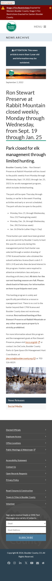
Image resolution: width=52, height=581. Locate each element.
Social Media (15, 406)
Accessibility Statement (16, 460)
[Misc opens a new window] (37, 563)
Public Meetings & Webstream (19, 449)
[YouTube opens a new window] (31, 563)
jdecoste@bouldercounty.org (19, 358)
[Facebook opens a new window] (8, 563)
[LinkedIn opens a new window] (20, 563)
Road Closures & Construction (19, 490)
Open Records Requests (16, 473)
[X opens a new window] (26, 563)
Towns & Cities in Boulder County (20, 497)
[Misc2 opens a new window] (43, 563)
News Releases (16, 400)
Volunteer (10, 504)
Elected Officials (13, 430)
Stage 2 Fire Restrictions (18, 8)
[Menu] (40, 26)
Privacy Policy (12, 480)
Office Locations (13, 443)
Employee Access (13, 436)
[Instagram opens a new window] (14, 563)
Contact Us (11, 467)
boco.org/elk (31, 342)
